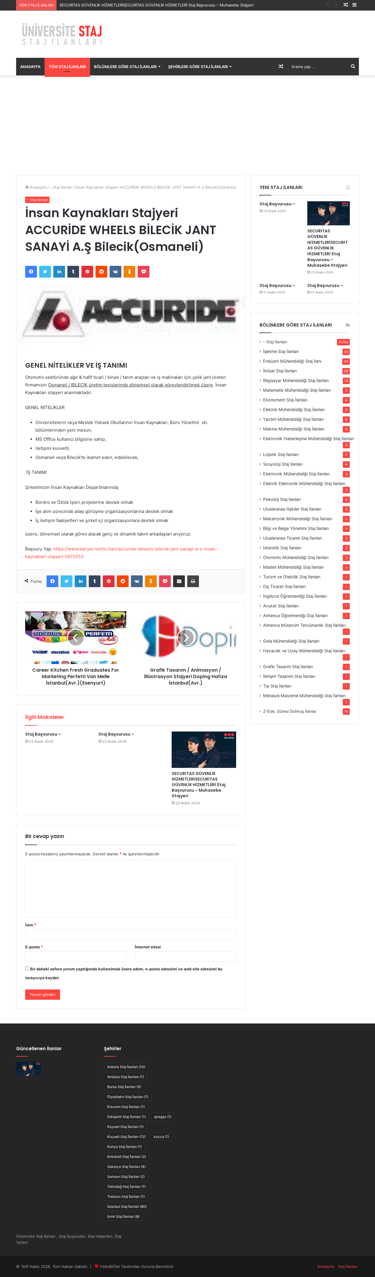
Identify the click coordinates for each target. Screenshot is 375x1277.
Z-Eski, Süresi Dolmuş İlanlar (289, 711)
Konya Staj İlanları (124, 1146)
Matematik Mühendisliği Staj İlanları (297, 390)
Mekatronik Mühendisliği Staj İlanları (297, 518)
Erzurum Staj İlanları (126, 1106)
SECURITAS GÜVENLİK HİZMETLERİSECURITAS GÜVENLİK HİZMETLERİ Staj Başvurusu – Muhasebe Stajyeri (156, 5)
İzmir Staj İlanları (123, 1216)
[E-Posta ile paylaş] (179, 581)
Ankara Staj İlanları (126, 1067)
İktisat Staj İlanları (280, 370)
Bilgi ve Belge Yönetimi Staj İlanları (296, 528)
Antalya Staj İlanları (125, 1077)
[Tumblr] (73, 272)
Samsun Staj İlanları (126, 1176)
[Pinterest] (87, 272)
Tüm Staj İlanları (67, 66)
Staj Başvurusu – (43, 734)
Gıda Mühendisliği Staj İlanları (291, 640)
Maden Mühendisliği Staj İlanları (293, 567)
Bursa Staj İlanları (124, 1087)
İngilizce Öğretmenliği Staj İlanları (295, 596)
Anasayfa (30, 66)
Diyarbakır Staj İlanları (127, 1096)
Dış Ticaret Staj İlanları (284, 586)
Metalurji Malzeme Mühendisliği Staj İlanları (304, 695)
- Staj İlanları (61, 187)
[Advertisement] (187, 125)
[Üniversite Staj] (63, 34)
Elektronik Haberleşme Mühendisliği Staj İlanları (308, 438)
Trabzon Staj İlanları (126, 1196)
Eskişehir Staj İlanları (126, 1116)
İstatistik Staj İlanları (282, 547)
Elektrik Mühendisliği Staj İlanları (294, 409)
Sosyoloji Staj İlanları (283, 464)
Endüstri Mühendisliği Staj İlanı (292, 361)
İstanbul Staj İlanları (127, 1206)
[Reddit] (101, 272)
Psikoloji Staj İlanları (282, 499)
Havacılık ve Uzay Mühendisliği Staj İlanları (304, 650)
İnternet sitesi (148, 947)
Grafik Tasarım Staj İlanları (288, 666)
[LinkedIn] (59, 272)
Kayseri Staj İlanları (125, 1126)
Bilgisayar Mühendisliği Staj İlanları (296, 380)
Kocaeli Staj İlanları (126, 1136)
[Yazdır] (193, 581)
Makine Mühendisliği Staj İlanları (293, 428)
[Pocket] (143, 272)
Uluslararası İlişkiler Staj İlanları (292, 508)
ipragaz (162, 1116)
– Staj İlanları (275, 341)
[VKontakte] (115, 272)
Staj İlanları (347, 1266)
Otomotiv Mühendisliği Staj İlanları (295, 557)
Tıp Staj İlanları (277, 685)
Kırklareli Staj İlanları (126, 1156)
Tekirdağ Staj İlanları (126, 1186)
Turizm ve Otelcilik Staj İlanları (291, 576)
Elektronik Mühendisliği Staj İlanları (296, 473)
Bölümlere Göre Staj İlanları (125, 66)
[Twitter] (45, 272)
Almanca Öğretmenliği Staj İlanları (295, 615)
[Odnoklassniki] (129, 272)
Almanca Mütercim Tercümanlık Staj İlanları (304, 625)
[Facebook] (31, 272)
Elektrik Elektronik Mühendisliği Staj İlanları (304, 483)
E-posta (34, 947)
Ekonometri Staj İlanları (285, 399)
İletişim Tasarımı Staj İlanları (289, 676)
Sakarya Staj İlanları (126, 1166)
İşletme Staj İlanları (281, 351)
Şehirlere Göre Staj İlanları (198, 66)
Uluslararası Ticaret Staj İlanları (292, 538)
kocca (161, 1136)
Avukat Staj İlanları (281, 605)
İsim (30, 925)
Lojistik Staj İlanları (281, 454)
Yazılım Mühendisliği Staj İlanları (293, 419)
